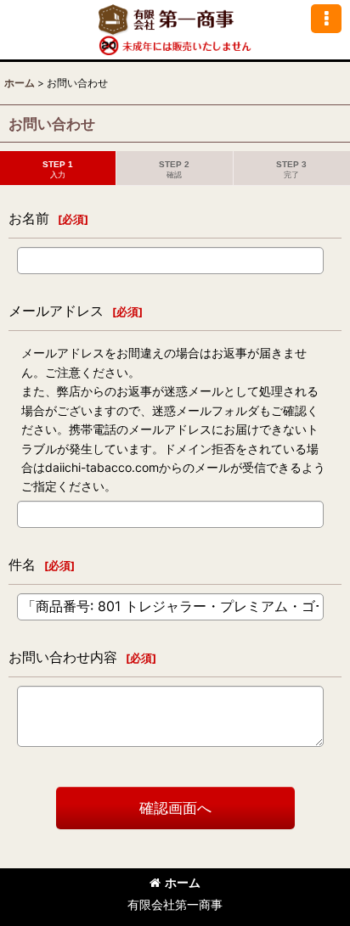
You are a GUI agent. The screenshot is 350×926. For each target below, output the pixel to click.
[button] (326, 18)
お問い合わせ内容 (62, 656)
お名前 (28, 218)
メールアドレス (56, 310)
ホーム (182, 882)
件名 (22, 564)
